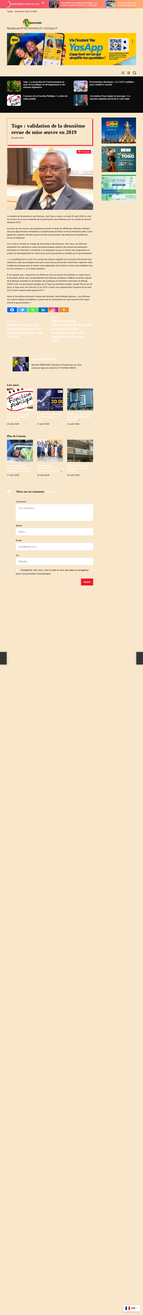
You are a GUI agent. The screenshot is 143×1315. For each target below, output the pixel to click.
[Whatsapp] (33, 309)
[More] (64, 309)
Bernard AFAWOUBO (20, 140)
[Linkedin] (43, 309)
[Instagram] (53, 309)
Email (19, 540)
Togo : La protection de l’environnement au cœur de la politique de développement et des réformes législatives (44, 84)
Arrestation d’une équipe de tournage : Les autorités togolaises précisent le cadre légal (44, 4)
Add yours (50, 491)
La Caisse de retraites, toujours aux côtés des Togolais (77, 468)
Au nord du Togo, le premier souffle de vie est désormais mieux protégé (101, 4)
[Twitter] (22, 309)
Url (17, 555)
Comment (21, 501)
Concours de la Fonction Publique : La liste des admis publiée (18, 417)
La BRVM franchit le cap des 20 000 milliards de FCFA (49, 417)
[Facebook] (12, 309)
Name (19, 525)
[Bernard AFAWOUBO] (21, 364)
